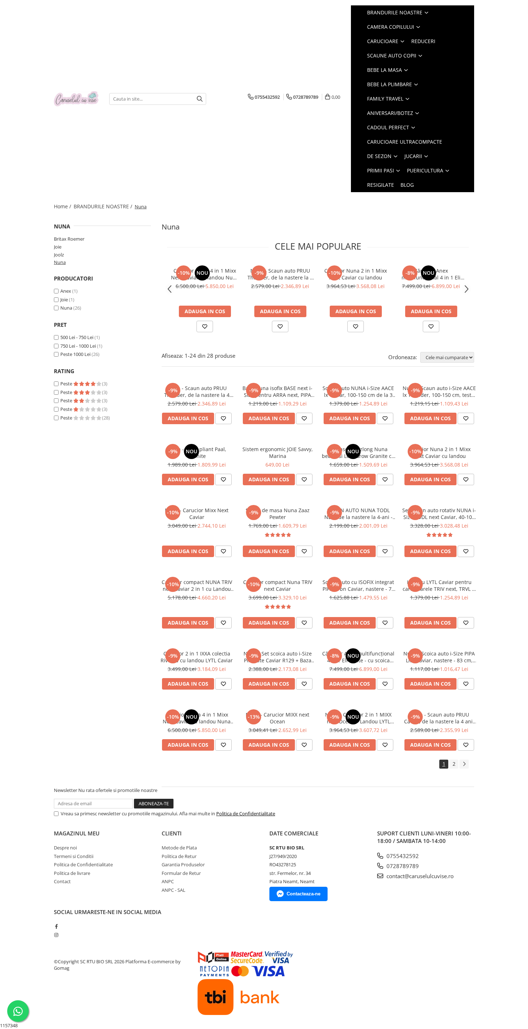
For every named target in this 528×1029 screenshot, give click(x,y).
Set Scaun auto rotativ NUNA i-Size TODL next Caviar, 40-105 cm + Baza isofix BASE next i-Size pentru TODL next (439, 513)
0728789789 (402, 866)
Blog (407, 184)
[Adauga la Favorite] (204, 326)
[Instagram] (56, 935)
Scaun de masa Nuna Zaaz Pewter (278, 513)
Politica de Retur (179, 856)
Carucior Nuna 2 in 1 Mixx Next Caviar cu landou (355, 274)
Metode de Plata (179, 847)
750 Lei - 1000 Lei (78, 346)
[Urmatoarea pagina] (464, 764)
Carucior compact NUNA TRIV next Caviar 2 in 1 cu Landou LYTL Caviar (197, 585)
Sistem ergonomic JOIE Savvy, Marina (277, 452)
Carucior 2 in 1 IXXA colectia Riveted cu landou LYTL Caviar (197, 657)
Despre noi (65, 847)
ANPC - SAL (173, 890)
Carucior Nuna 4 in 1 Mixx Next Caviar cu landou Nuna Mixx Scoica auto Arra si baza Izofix (205, 274)
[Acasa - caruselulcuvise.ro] (76, 99)
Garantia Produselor (183, 864)
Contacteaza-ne (303, 893)
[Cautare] (199, 99)
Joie (57, 247)
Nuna (60, 262)
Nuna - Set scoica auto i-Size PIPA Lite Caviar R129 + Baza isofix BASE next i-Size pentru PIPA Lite (277, 657)
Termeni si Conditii (73, 856)
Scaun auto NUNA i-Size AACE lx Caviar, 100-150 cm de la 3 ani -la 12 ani (358, 391)
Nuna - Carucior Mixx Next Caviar (196, 513)
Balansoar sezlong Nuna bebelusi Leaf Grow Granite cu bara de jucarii (358, 452)
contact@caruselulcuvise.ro (419, 876)
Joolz (59, 254)
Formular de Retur (181, 873)
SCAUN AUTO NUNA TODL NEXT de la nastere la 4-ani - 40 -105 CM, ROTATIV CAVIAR (358, 513)
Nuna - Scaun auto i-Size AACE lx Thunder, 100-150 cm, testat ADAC (439, 391)
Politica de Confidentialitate (245, 813)
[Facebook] (56, 926)
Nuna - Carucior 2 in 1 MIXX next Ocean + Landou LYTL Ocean (358, 718)
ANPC (168, 881)
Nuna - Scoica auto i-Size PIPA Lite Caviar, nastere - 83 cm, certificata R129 (439, 657)
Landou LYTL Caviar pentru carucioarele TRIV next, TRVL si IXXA (439, 585)
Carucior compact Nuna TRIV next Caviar (277, 585)
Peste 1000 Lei (75, 354)
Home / (63, 206)
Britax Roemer (69, 239)
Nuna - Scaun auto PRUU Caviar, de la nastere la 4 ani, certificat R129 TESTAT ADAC (439, 718)
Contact (62, 881)
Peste (66, 383)
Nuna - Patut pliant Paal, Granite (196, 452)
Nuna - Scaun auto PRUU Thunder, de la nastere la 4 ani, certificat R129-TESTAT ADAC (280, 274)
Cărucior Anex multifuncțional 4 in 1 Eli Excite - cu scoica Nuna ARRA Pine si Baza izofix (431, 274)
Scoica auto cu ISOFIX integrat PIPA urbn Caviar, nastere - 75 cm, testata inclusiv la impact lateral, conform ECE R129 (358, 585)
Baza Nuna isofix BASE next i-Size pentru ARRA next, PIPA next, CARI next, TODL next (277, 391)
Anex (65, 291)
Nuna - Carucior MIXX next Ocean (277, 718)
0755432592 (402, 855)
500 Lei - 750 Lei (76, 337)
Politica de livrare (72, 873)
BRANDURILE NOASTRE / (104, 206)
